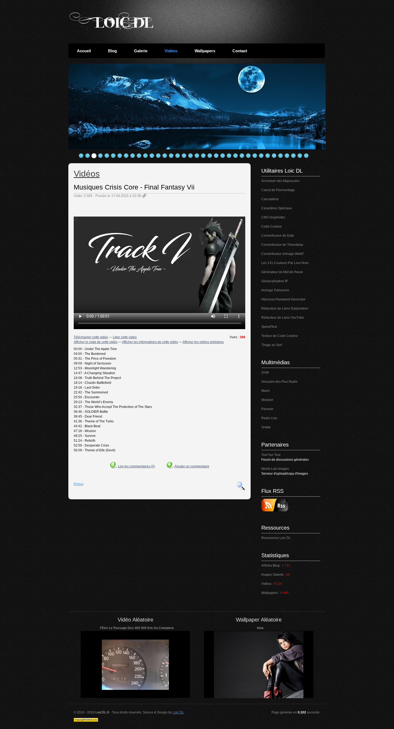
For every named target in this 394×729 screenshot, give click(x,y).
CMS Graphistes (273, 217)
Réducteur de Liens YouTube (282, 317)
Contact (239, 51)
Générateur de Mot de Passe (282, 272)
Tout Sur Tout (270, 455)
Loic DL (178, 712)
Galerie (140, 51)
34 (293, 155)
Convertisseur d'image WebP (282, 254)
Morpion (267, 400)
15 (171, 155)
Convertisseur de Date (277, 235)
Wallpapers (205, 51)
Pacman (267, 409)
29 (261, 155)
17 (184, 155)
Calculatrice (270, 199)
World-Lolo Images (275, 469)
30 (267, 155)
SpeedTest (269, 327)
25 (235, 155)
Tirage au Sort (271, 345)
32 (280, 155)
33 (287, 155)
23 (222, 155)
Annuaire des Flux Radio (279, 382)
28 (255, 155)
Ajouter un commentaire (191, 466)
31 (274, 155)
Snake (266, 427)
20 (203, 155)
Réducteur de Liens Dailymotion (284, 308)
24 (229, 155)
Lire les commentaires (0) (136, 466)
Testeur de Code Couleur (279, 336)
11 (145, 155)
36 (306, 155)
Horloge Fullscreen (275, 290)
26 (242, 155)
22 (216, 155)
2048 (265, 372)
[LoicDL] (111, 21)
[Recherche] (241, 486)
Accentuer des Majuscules (280, 181)
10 (139, 155)
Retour (79, 484)
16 (177, 155)
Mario (265, 391)
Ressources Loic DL (276, 538)
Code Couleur (271, 226)
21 (210, 155)
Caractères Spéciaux (276, 208)
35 (300, 155)
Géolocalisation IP (274, 281)
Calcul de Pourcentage (278, 190)
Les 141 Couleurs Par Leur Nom (284, 263)
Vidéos (171, 51)
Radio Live (269, 418)
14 (165, 155)
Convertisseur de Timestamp (282, 245)
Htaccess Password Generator (283, 299)
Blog (112, 51)
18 (190, 155)
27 (248, 155)
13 (158, 155)
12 (152, 155)
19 (197, 155)
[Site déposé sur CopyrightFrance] (86, 721)
